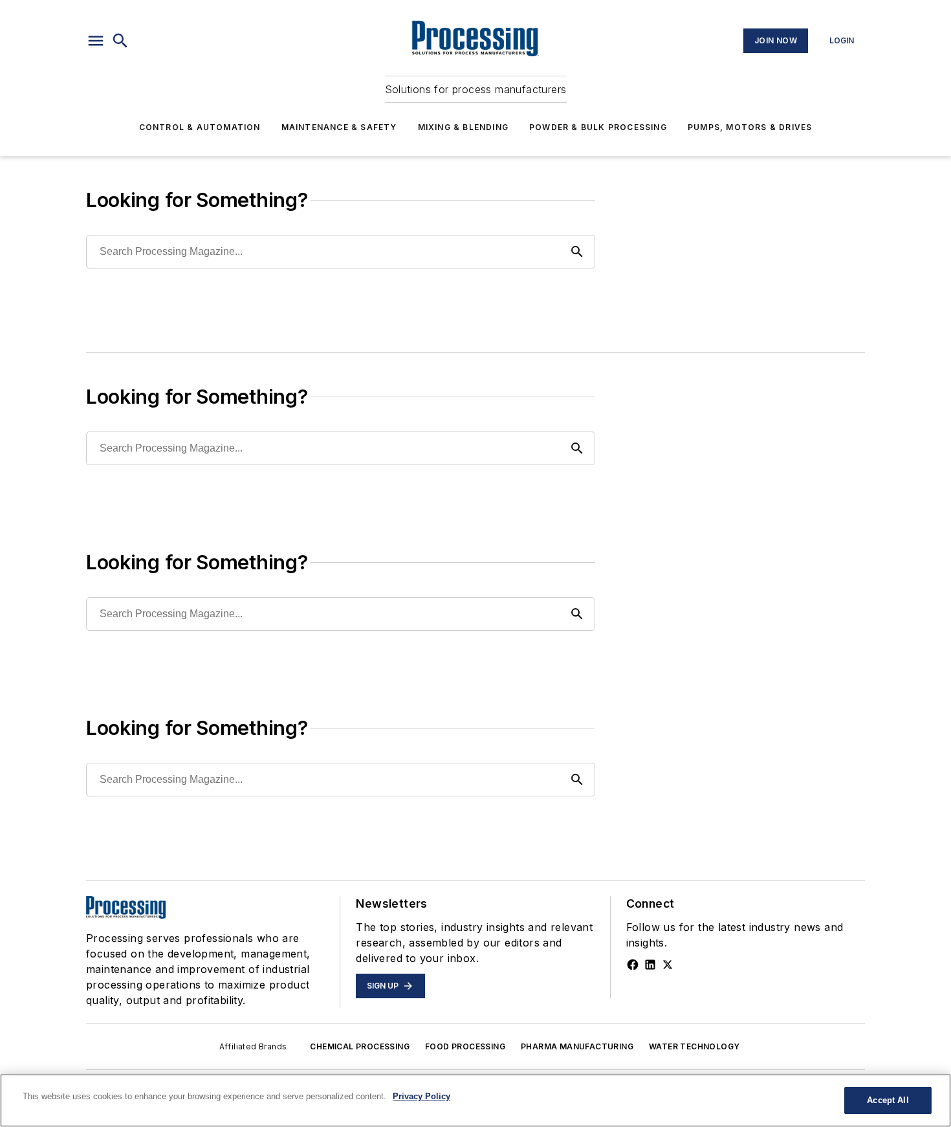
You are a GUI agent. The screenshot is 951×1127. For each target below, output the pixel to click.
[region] (475, 1100)
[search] (120, 40)
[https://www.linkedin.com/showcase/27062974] (650, 964)
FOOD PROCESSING (465, 1046)
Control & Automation (200, 127)
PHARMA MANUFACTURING (577, 1046)
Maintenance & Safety (339, 127)
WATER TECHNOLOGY (694, 1046)
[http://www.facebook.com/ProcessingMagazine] (632, 964)
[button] (95, 40)
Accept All (887, 1100)
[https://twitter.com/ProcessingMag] (667, 964)
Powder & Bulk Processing (598, 127)
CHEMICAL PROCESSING (360, 1046)
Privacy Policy (421, 1096)
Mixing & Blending (463, 127)
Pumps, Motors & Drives (750, 127)
